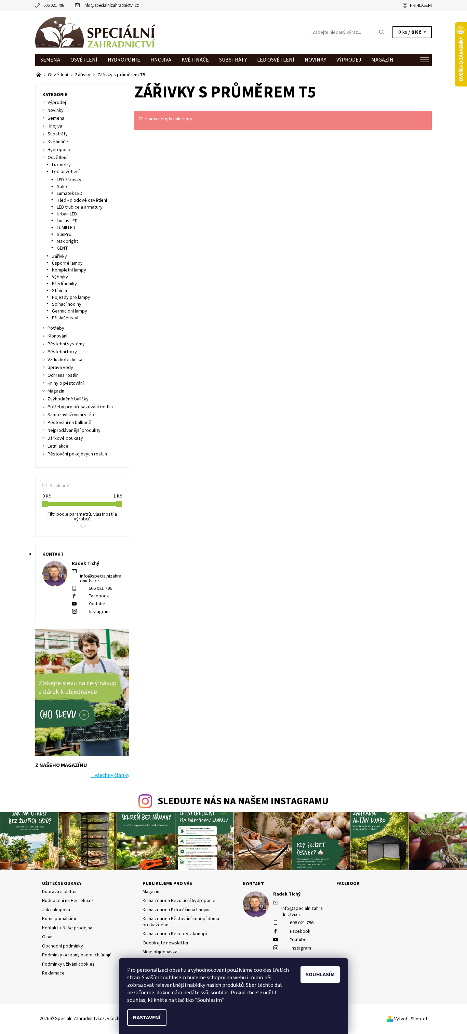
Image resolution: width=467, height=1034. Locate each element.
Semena (50, 60)
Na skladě (59, 485)
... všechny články (110, 775)
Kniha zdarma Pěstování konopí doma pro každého (181, 921)
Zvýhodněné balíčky (68, 399)
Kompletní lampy (69, 270)
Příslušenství (65, 318)
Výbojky (60, 277)
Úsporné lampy (67, 263)
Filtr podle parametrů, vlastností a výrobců (82, 516)
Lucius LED (67, 220)
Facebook (99, 596)
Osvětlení (83, 60)
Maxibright (67, 241)
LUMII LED (66, 227)
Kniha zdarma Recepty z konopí (175, 933)
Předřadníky (64, 283)
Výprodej (348, 60)
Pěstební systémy (66, 344)
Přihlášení (421, 5)
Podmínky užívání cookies (68, 964)
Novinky (315, 60)
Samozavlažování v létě (72, 414)
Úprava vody (60, 367)
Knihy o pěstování (66, 383)
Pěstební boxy (62, 351)
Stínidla (59, 290)
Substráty (233, 60)
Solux (62, 186)
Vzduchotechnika (65, 359)
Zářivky (59, 256)
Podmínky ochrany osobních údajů (76, 955)
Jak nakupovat (57, 909)
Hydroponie (124, 60)
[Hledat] (381, 32)
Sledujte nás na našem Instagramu (243, 801)
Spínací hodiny (66, 304)
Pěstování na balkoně (69, 422)
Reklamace (53, 973)
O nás (48, 936)
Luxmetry (61, 164)
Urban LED (67, 214)
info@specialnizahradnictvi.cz (111, 5)
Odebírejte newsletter (166, 943)
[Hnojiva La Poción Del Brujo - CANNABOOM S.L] (39, 74)
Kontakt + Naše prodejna (67, 928)
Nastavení (147, 1017)
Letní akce (58, 446)
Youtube (97, 603)
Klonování (57, 336)
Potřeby (56, 328)
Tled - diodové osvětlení (82, 200)
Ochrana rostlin (63, 375)
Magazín (382, 60)
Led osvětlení (275, 60)
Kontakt (253, 883)
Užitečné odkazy (62, 883)
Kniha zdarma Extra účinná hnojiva (177, 909)
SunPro (64, 234)
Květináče (195, 60)
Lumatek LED (69, 193)
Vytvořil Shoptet (410, 1019)
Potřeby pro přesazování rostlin (80, 406)
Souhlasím (320, 974)
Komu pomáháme (60, 918)
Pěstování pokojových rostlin (77, 454)
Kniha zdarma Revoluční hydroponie (179, 900)
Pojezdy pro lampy (71, 297)
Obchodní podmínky (62, 946)
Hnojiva (160, 60)
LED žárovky (69, 179)
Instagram (99, 611)
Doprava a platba (59, 891)
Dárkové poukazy (65, 438)
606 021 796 (53, 5)
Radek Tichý (287, 894)
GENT (62, 248)
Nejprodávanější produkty (74, 430)
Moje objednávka (160, 952)
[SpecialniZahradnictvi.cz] (95, 32)
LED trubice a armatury (80, 207)
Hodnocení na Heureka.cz (68, 900)
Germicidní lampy (69, 311)
